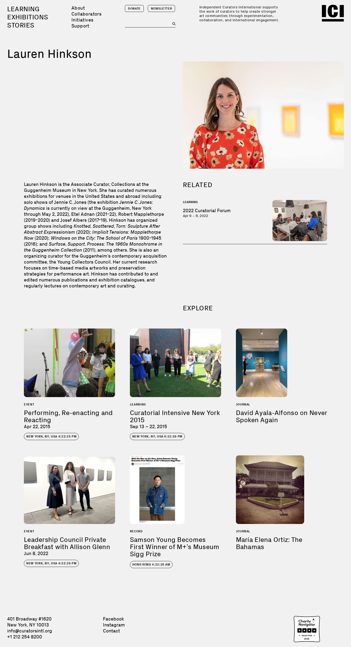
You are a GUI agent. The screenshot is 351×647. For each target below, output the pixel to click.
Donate (134, 8)
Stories (20, 25)
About (78, 8)
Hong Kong (151, 564)
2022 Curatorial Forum (207, 210)
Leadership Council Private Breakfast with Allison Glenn (67, 543)
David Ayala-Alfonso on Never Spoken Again (281, 416)
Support (80, 26)
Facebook (113, 619)
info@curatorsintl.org (29, 631)
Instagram (114, 625)
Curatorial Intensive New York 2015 (175, 416)
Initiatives (82, 20)
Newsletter (161, 8)
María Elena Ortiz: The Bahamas (269, 543)
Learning (23, 9)
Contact (111, 631)
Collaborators (86, 14)
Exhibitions (27, 17)
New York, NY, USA (51, 436)
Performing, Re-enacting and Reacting (68, 416)
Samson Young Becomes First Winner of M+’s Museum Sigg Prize (174, 547)
